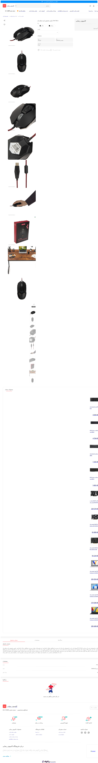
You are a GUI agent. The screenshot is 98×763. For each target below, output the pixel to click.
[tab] (14, 640)
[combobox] (48, 32)
